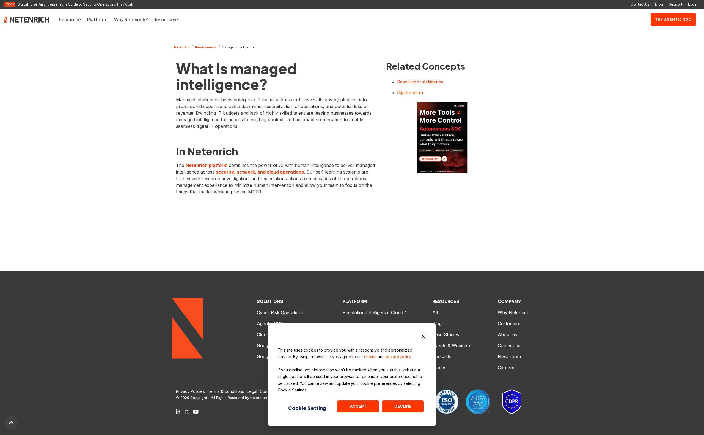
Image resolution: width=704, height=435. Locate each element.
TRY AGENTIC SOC (673, 19)
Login (692, 4)
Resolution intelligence (420, 82)
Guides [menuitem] (439, 367)
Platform (96, 19)
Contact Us (640, 4)
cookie (370, 356)
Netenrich (181, 47)
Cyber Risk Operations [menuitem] (280, 312)
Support (675, 4)
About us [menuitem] (507, 334)
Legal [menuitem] (252, 391)
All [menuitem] (435, 312)
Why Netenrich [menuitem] (513, 312)
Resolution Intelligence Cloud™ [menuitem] (374, 312)
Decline (403, 406)
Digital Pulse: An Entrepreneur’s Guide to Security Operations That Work (75, 4)
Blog (659, 4)
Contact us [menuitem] (509, 345)
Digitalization (410, 92)
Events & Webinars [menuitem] (451, 345)
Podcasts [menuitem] (441, 356)
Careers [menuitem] (506, 367)
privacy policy (398, 356)
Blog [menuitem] (437, 323)
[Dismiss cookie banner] (423, 337)
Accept (358, 406)
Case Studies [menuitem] (445, 334)
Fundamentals (205, 47)
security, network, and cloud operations (260, 172)
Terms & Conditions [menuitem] (226, 391)
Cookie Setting (307, 408)
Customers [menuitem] (509, 323)
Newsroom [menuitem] (509, 356)
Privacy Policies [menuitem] (190, 391)
